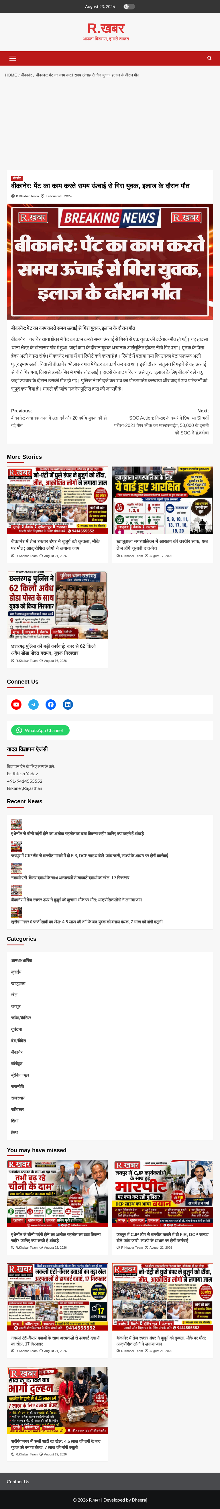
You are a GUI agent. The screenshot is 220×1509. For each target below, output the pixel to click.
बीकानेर (17, 178)
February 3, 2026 (59, 196)
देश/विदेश (18, 1040)
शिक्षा (14, 1120)
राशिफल (17, 1109)
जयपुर (16, 1006)
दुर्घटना (16, 1029)
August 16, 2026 (55, 660)
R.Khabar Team (27, 196)
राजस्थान (61, 527)
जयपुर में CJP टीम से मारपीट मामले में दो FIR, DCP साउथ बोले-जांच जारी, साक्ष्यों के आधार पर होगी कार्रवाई (89, 855)
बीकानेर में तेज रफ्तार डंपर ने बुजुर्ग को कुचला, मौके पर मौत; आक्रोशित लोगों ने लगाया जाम (76, 899)
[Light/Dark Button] (129, 6)
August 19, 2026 (55, 1454)
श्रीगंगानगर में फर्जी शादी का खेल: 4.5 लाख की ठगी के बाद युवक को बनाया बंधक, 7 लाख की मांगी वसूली (86, 921)
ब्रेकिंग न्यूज (45, 527)
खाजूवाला (123, 527)
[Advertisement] (110, 124)
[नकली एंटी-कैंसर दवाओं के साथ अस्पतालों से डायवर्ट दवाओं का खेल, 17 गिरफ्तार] (57, 1297)
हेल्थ (14, 1132)
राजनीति (57, 631)
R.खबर (105, 28)
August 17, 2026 (161, 556)
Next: (161, 421)
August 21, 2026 (55, 556)
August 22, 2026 (55, 1247)
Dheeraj (139, 1499)
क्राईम (16, 527)
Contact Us (18, 1481)
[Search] (209, 58)
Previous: (59, 418)
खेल (14, 994)
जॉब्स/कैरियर (21, 1017)
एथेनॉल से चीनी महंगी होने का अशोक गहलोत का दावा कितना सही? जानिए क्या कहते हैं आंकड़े (77, 833)
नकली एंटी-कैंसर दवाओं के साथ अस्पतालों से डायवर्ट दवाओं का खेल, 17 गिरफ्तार (70, 877)
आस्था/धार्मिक (21, 960)
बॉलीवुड (16, 1063)
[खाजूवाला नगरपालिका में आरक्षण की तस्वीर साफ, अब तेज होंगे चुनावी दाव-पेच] (162, 500)
